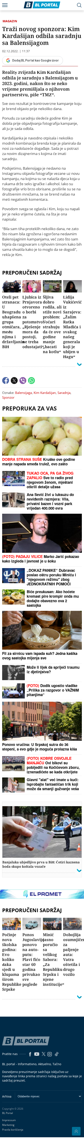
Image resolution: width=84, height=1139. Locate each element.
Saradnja (64, 392)
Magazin (10, 21)
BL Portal (7, 1113)
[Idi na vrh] (76, 1131)
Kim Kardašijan (45, 392)
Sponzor (8, 397)
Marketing (8, 1125)
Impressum (9, 1120)
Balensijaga (23, 392)
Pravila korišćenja (12, 1129)
